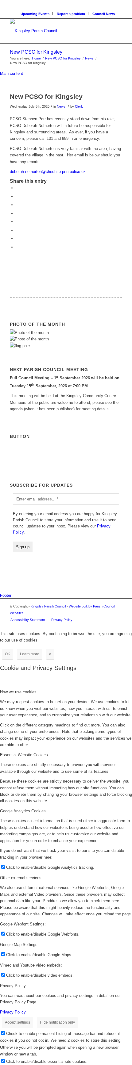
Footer (5, 595)
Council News (103, 14)
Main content (11, 73)
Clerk (79, 106)
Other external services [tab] (20, 877)
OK (7, 654)
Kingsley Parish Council (48, 606)
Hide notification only (57, 1022)
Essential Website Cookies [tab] (24, 755)
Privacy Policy (13, 1012)
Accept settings (17, 1022)
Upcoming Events (35, 14)
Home (36, 58)
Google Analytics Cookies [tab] (23, 811)
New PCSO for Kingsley (36, 52)
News (89, 58)
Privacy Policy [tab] (13, 985)
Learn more (29, 654)
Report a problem (71, 14)
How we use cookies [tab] (18, 692)
